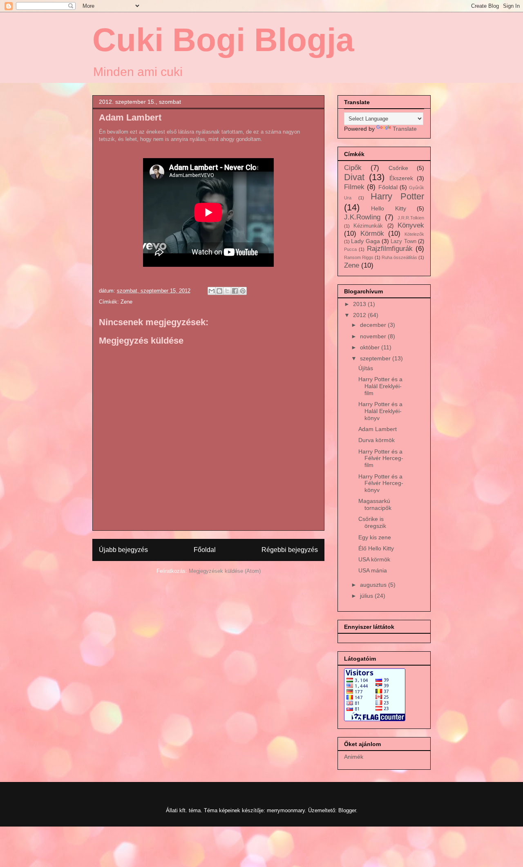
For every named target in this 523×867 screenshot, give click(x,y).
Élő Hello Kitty (376, 548)
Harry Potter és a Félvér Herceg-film (380, 458)
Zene (126, 302)
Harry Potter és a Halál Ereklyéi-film (380, 386)
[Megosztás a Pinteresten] (243, 291)
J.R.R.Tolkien (411, 217)
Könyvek (411, 225)
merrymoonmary (286, 810)
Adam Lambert (377, 429)
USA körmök (374, 559)
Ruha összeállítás (399, 257)
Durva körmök (376, 440)
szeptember (376, 358)
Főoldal (205, 549)
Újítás (365, 368)
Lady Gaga (365, 241)
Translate (405, 128)
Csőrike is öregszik (372, 522)
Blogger (347, 810)
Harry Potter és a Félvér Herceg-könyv (380, 483)
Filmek (354, 187)
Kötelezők (414, 234)
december (374, 325)
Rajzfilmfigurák (390, 249)
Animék (353, 756)
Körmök (372, 233)
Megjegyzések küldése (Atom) (225, 571)
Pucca (350, 249)
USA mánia (372, 570)
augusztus (374, 584)
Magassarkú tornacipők (374, 504)
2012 (360, 315)
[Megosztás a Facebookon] (235, 291)
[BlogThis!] (219, 291)
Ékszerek (401, 178)
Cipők (353, 168)
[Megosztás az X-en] (227, 291)
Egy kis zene (374, 537)
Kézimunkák (368, 226)
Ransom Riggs (358, 257)
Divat (354, 177)
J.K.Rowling (362, 217)
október (370, 347)
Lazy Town (403, 241)
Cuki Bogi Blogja (223, 40)
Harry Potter (397, 196)
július (367, 595)
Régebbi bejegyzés (290, 549)
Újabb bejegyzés (123, 549)
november (374, 336)
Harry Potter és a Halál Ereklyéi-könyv (380, 411)
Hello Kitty (388, 208)
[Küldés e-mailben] (212, 291)
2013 (360, 304)
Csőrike (398, 168)
